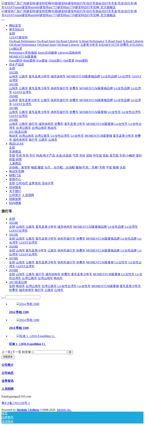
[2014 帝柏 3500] (28, 304)
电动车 (58, 278)
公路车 (30, 226)
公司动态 (8, 373)
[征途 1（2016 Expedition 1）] (36, 336)
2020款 (13, 246)
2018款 (13, 270)
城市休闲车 (64, 226)
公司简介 (8, 364)
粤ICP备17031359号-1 (16, 403)
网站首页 (15, 25)
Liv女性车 (121, 262)
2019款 (13, 258)
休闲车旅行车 (66, 238)
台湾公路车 (29, 278)
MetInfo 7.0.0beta (28, 409)
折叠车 (80, 238)
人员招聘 (8, 388)
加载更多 (8, 356)
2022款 (13, 222)
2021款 (13, 234)
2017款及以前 (18, 282)
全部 (12, 33)
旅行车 (40, 274)
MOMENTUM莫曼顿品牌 (90, 226)
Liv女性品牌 (116, 226)
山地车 (20, 226)
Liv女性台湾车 (67, 286)
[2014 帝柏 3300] (28, 320)
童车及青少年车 (46, 226)
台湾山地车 (45, 278)
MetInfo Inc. (64, 409)
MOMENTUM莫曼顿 (100, 262)
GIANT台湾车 (18, 230)
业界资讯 (8, 380)
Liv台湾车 (131, 226)
